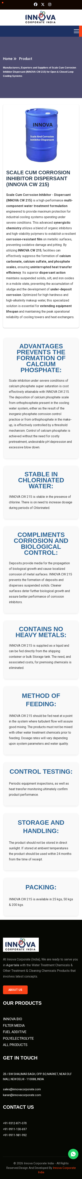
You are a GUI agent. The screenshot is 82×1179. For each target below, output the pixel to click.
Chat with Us (73, 1154)
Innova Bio (12, 1019)
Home (8, 59)
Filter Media (14, 1025)
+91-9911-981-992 (15, 1135)
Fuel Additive (14, 1032)
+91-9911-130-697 (15, 1129)
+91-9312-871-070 (15, 1123)
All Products (15, 1045)
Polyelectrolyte (18, 1038)
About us (15, 989)
